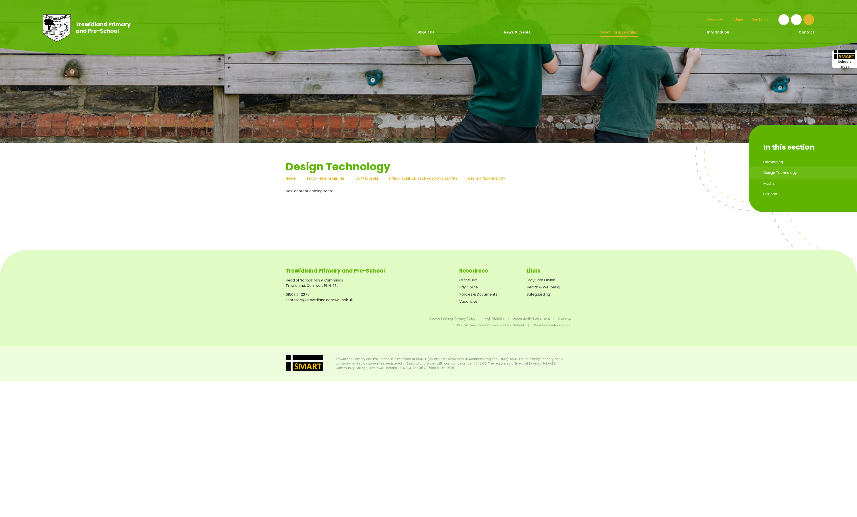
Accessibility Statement (531, 318)
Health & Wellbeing (543, 287)
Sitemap (564, 318)
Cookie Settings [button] (441, 318)
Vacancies (468, 301)
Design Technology (486, 178)
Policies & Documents (478, 294)
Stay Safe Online (541, 280)
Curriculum (367, 178)
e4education (561, 325)
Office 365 (468, 280)
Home (291, 178)
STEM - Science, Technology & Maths (423, 178)
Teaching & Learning (325, 178)
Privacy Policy (465, 318)
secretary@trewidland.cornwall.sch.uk (319, 299)
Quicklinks (759, 19)
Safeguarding (538, 294)
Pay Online (468, 287)
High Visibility (494, 318)
